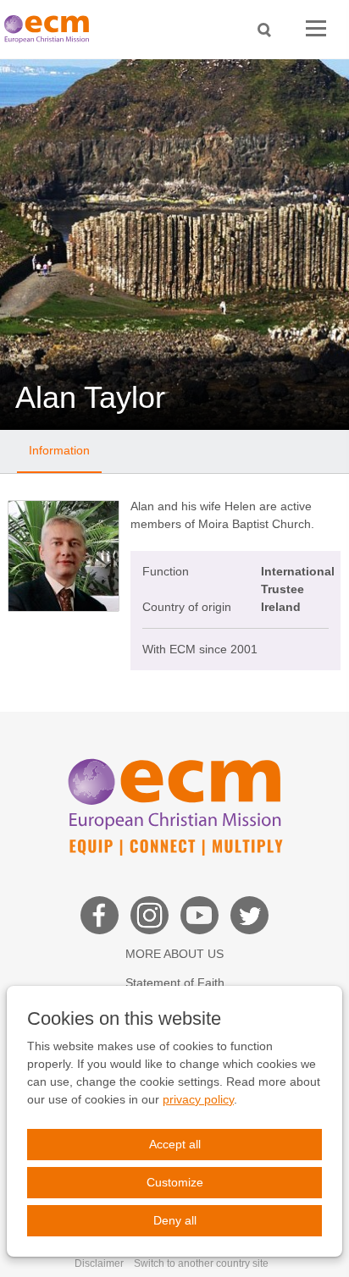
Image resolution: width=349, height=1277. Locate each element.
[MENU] (316, 29)
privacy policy (198, 1099)
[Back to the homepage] (50, 29)
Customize (175, 1182)
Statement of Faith (174, 982)
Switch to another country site (201, 1263)
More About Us (174, 954)
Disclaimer (99, 1263)
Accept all (175, 1144)
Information (59, 450)
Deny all (175, 1220)
